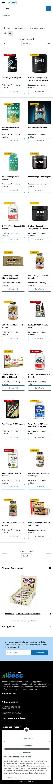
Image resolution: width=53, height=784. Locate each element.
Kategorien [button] (8, 626)
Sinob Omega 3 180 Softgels (39, 176)
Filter (7, 28)
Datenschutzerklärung (13, 647)
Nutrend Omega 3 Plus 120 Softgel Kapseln (39, 524)
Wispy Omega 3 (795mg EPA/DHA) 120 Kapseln (37, 425)
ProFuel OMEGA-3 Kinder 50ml (38, 326)
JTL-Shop (31, 781)
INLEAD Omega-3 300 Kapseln (10, 128)
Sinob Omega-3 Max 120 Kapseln (11, 474)
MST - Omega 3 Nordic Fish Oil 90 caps (39, 474)
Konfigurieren (26, 745)
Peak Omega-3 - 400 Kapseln (13, 424)
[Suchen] (48, 8)
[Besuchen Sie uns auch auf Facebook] (4, 699)
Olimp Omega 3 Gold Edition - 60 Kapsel (10, 375)
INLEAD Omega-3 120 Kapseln (10, 177)
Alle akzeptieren (26, 739)
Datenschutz (18, 777)
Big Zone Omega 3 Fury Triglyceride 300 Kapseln (38, 79)
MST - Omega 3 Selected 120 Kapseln (39, 276)
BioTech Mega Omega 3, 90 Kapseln (39, 375)
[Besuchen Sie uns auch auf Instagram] (9, 699)
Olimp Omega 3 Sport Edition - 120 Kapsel (10, 276)
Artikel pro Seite (36, 28)
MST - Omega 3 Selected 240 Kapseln (13, 326)
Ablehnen (27, 752)
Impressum (8, 777)
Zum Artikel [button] (13, 91)
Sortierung (19, 28)
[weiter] (48, 43)
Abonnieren (39, 652)
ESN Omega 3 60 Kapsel (11, 78)
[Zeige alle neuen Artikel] (50, 568)
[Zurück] (4, 43)
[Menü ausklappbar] (3, 1)
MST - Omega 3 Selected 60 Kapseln (13, 524)
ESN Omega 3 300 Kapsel (38, 127)
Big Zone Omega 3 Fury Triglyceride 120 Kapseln (38, 227)
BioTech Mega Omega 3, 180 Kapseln (13, 227)
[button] (5, 33)
